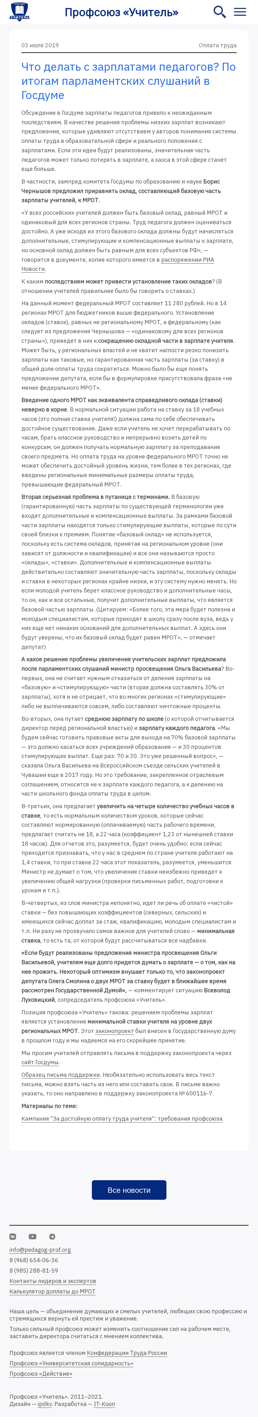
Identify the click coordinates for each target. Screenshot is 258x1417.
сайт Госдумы (40, 1062)
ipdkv (45, 1404)
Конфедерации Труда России (127, 1352)
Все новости (129, 1190)
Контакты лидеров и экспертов (52, 1281)
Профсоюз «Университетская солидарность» (71, 1363)
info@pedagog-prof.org (40, 1249)
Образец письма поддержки (60, 1074)
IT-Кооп (104, 1404)
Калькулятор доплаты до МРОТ (52, 1291)
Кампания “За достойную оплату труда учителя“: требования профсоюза (121, 1118)
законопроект (114, 1031)
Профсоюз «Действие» (40, 1373)
